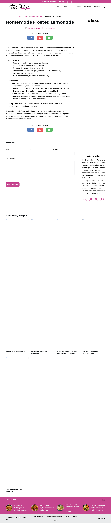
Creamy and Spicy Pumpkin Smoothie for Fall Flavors (67, 352)
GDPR (67, 516)
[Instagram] (67, 2)
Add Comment (11, 159)
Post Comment (12, 184)
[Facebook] (63, 2)
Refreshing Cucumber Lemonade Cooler (90, 352)
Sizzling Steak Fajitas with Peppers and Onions (47, 507)
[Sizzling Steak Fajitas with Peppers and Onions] (34, 507)
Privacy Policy (38, 516)
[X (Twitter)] (91, 199)
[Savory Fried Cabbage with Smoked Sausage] (9, 507)
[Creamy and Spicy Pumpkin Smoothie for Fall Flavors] (68, 284)
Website (55, 149)
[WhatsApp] (49, 38)
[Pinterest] (71, 2)
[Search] (104, 7)
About (78, 7)
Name (8, 149)
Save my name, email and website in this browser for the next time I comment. (30, 179)
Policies (97, 7)
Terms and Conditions (54, 516)
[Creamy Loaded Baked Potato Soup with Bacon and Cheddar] (60, 507)
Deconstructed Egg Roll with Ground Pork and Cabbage (98, 507)
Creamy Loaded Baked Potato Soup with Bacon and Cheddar (72, 507)
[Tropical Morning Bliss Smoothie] (17, 422)
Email (31, 149)
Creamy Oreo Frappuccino (15, 351)
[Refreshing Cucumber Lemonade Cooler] (94, 284)
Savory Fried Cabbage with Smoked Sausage (20, 507)
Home (58, 7)
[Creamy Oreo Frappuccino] (17, 284)
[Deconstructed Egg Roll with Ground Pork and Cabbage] (85, 507)
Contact (87, 7)
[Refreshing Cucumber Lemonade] (42, 284)
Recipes (67, 7)
